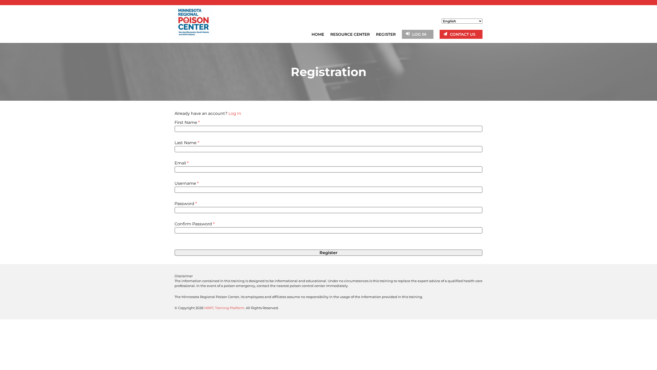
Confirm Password (195, 223)
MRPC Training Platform (224, 308)
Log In (234, 113)
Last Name (187, 142)
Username (187, 183)
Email (182, 163)
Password (186, 203)
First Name (187, 122)
